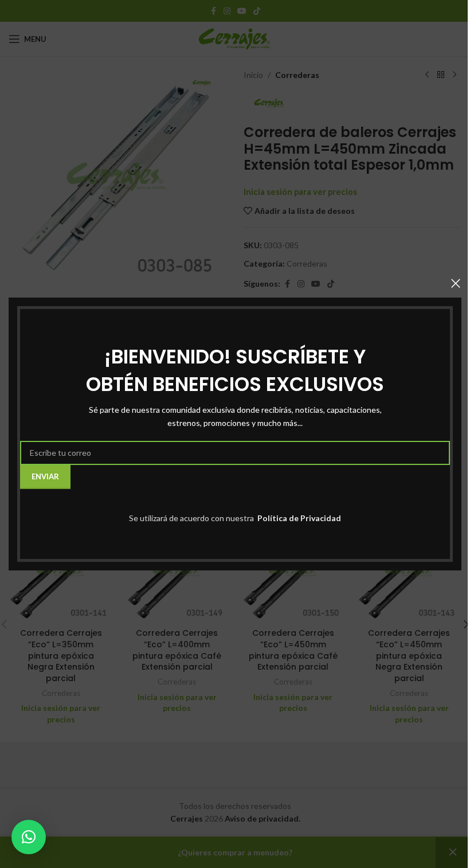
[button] (28, 837)
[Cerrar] (455, 283)
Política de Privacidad (298, 518)
